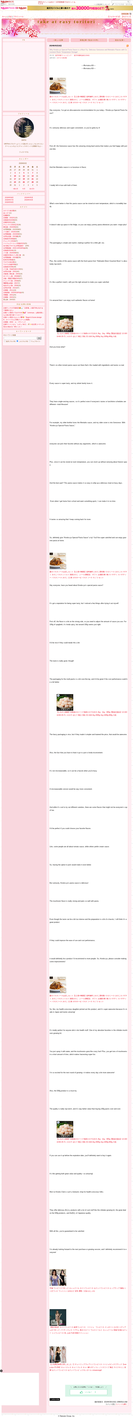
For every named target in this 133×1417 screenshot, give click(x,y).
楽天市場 (129, 4)
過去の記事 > (120, 40)
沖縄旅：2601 (8, 295)
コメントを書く (121, 1404)
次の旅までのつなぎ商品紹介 (14, 246)
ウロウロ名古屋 (8, 262)
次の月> (32, 188)
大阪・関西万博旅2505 (11, 278)
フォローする (23, 152)
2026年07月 (9, 200)
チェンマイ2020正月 (10, 225)
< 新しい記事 (58, 40)
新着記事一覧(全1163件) (89, 40)
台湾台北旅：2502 (9, 271)
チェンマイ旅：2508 (10, 281)
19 (24, 179)
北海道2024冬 (8, 250)
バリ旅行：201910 (10, 232)
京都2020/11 (7, 222)
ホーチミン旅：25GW (11, 276)
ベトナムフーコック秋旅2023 (13, 243)
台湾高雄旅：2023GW (11, 234)
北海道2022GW (8, 220)
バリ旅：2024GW (9, 253)
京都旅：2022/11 (9, 218)
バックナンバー (24, 194)
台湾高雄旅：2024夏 (10, 257)
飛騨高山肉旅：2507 (10, 283)
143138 (125, 14)
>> (102, 4)
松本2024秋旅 (8, 260)
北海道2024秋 (8, 267)
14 (33, 176)
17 (15, 179)
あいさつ (6, 213)
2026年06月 (9, 202)
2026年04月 (28, 200)
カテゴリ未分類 (8, 211)
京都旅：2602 (8, 297)
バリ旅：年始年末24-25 (11, 269)
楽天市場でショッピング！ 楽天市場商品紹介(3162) (72, 55)
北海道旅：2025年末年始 (12, 292)
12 (24, 176)
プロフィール (18, 17)
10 (15, 176)
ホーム (4, 17)
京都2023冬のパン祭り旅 (13, 255)
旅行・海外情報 (9, 4)
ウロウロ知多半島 (9, 264)
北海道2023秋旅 (9, 239)
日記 (10, 17)
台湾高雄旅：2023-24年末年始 (14, 248)
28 (33, 182)
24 (15, 182)
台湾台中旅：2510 (9, 288)
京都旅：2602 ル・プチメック (14, 322)
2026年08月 (9, 197)
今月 (23, 188)
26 (24, 182)
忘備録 (5, 215)
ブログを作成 (119, 4)
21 (33, 179)
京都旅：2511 (8, 290)
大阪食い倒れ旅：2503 (11, 274)
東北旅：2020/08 (9, 227)
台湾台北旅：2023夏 (10, 236)
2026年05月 (28, 197)
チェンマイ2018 (9, 241)
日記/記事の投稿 (24, 304)
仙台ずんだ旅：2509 (10, 285)
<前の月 (15, 188)
